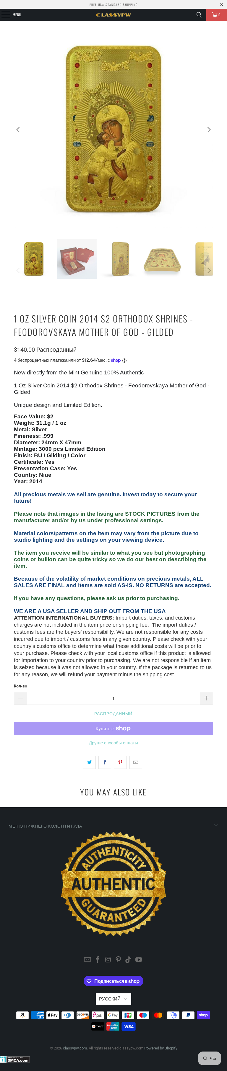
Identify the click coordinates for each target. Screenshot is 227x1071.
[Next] (208, 130)
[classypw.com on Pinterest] (118, 960)
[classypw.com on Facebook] (97, 960)
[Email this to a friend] (135, 762)
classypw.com (75, 1048)
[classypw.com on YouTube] (138, 960)
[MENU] (2, 15)
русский (110, 999)
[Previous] (18, 130)
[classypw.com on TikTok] (128, 960)
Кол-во (20, 686)
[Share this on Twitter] (89, 762)
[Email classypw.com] (87, 960)
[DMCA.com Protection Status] (15, 1061)
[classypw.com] (113, 15)
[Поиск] (199, 15)
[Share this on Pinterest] (120, 762)
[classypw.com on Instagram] (108, 960)
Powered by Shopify (160, 1048)
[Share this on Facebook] (104, 762)
